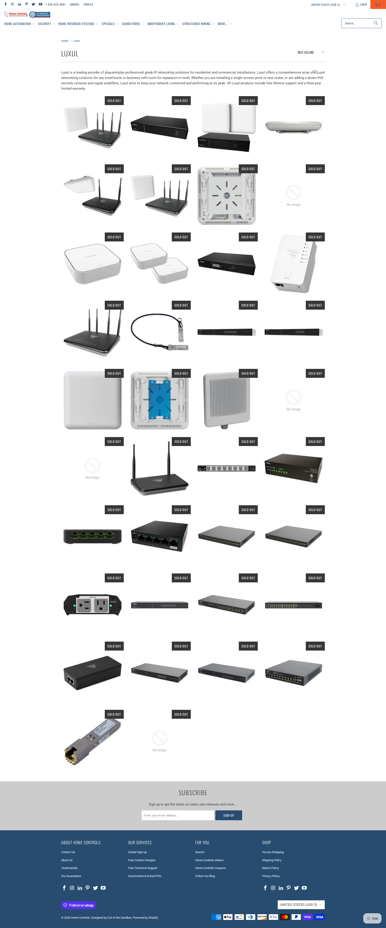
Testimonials (69, 868)
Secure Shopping (273, 852)
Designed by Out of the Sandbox (111, 917)
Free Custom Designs (141, 860)
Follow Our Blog (205, 876)
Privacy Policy (271, 876)
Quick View (92, 148)
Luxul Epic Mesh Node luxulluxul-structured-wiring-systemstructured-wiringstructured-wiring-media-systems (92, 264)
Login (363, 4)
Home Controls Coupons (210, 868)
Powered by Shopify (145, 917)
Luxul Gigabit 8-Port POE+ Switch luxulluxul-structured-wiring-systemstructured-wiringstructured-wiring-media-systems (293, 195)
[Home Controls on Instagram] (12, 4)
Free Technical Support (142, 868)
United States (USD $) (326, 4)
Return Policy (270, 868)
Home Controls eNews (209, 860)
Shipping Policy (271, 860)
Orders (74, 4)
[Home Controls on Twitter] (33, 4)
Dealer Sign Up (137, 852)
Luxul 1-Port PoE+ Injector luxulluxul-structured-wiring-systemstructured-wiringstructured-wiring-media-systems (92, 673)
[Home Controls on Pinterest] (26, 4)
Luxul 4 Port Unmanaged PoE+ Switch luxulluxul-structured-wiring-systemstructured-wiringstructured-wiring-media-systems (159, 536)
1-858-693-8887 (56, 4)
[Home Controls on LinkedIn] (19, 4)
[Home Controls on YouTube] (40, 4)
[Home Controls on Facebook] (5, 4)
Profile (88, 4)
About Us (67, 860)
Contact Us (68, 852)
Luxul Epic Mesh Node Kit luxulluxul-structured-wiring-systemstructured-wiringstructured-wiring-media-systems (159, 264)
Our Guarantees (71, 876)
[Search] (376, 23)
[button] (19, 24)
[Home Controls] (27, 14)
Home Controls (80, 917)
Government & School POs (145, 876)
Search (199, 852)
